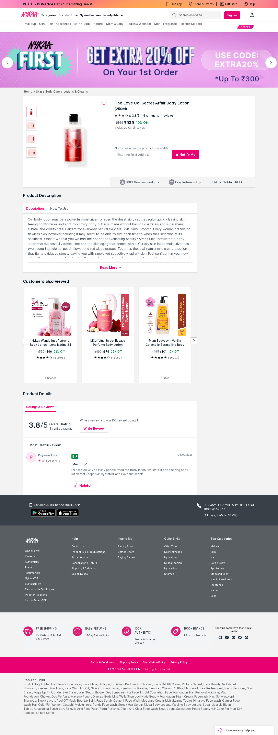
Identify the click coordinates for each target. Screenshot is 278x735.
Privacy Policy (179, 662)
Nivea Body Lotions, (157, 704)
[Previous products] (26, 341)
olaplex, (98, 696)
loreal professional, (210, 688)
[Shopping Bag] (252, 15)
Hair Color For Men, (223, 708)
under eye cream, (66, 692)
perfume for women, (139, 684)
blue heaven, (47, 700)
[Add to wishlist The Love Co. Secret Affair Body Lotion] (104, 103)
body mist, (111, 696)
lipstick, (29, 684)
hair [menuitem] (50, 23)
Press (28, 567)
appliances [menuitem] (63, 23)
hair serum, (59, 684)
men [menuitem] (157, 23)
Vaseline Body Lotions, (187, 704)
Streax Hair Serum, (130, 704)
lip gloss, (118, 684)
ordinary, (104, 688)
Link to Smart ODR (36, 600)
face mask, (90, 684)
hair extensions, (235, 688)
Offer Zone (170, 546)
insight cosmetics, (152, 692)
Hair (213, 557)
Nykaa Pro (170, 568)
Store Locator (79, 557)
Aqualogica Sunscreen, (49, 708)
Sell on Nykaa (79, 573)
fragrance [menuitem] (170, 23)
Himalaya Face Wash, (207, 700)
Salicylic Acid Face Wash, (82, 708)
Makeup (215, 546)
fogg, (37, 692)
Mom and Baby (220, 573)
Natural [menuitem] (98, 23)
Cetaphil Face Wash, (127, 700)
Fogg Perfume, (110, 708)
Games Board (126, 551)
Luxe (213, 595)
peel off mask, (66, 700)
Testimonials (32, 572)
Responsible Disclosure (39, 589)
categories (48, 15)
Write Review (94, 428)
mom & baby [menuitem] (115, 23)
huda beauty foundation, (158, 696)
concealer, (74, 684)
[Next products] (194, 341)
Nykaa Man (170, 557)
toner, (115, 688)
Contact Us (78, 546)
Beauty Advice (113, 15)
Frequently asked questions (88, 551)
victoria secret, (192, 684)
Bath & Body (218, 562)
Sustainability (33, 583)
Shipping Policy (128, 662)
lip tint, (47, 692)
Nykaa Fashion (90, 15)
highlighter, (42, 684)
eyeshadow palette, (134, 688)
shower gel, (102, 692)
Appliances (217, 568)
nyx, (212, 696)
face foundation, (176, 692)
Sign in (232, 15)
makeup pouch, (81, 696)
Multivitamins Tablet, (179, 700)
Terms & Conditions (103, 662)
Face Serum (46, 712)
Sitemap (169, 573)
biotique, (105, 684)
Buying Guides (126, 557)
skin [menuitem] (42, 23)
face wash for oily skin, (81, 688)
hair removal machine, (204, 692)
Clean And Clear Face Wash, (139, 708)
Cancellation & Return (84, 562)
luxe (74, 15)
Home (28, 91)
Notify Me (187, 154)
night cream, (185, 696)
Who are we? (32, 550)
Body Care (52, 91)
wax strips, (86, 692)
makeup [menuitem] (30, 23)
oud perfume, (60, 696)
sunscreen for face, (125, 692)
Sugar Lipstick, (212, 704)
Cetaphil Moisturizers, (77, 704)
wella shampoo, (130, 696)
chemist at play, (173, 688)
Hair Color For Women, (47, 704)
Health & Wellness (221, 579)
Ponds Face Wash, (105, 704)
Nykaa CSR (31, 578)
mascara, (190, 688)
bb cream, (174, 684)
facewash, (201, 696)
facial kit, (160, 684)
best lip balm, (86, 700)
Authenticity (32, 561)
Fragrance (217, 584)
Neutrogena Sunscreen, (175, 708)
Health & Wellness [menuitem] (138, 23)
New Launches (173, 551)
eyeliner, (43, 688)
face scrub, (104, 700)
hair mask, (57, 688)
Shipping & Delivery (83, 568)
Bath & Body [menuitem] (82, 23)
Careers (30, 556)
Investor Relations (36, 594)
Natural (215, 590)
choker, (45, 696)
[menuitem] (245, 27)
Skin (39, 91)
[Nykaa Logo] (29, 14)
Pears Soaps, (201, 708)
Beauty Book (125, 546)
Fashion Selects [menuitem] (191, 23)
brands (64, 15)
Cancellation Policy (154, 662)
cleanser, (155, 688)
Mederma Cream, (152, 700)
